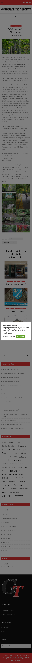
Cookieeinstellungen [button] (9, 336)
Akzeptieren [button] (20, 336)
